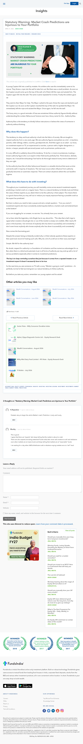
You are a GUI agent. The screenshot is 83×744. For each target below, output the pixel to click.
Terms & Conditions (9, 709)
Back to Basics (10, 34)
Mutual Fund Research (34, 18)
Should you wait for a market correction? (58, 557)
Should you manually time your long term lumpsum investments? (60, 538)
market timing (13, 387)
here (47, 82)
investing (42, 386)
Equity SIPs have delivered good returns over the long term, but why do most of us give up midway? (60, 601)
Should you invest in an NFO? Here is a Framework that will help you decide (60, 566)
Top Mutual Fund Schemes (51, 698)
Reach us (6, 703)
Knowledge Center (48, 701)
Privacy (5, 706)
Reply (13, 420)
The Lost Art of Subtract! (56, 575)
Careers (5, 698)
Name (6, 497)
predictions (23, 387)
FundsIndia (28, 386)
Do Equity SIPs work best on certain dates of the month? (60, 621)
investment (61, 386)
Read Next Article (65, 318)
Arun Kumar (19, 28)
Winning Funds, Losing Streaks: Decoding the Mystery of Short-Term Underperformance (61, 547)
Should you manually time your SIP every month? (60, 591)
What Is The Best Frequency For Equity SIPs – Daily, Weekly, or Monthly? (59, 611)
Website (6, 508)
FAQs (5, 701)
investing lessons (51, 386)
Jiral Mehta (52, 541)
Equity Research (53, 18)
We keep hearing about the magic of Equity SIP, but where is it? (61, 583)
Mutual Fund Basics (14, 18)
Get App (66, 3)
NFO (64, 18)
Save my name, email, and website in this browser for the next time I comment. (33, 513)
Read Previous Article (20, 318)
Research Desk (36, 34)
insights (35, 386)
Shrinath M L (52, 586)
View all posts (70, 530)
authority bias (9, 386)
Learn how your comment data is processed (54, 524)
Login (74, 3)
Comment (6, 473)
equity (17, 386)
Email (6, 502)
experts (22, 386)
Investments (70, 386)
